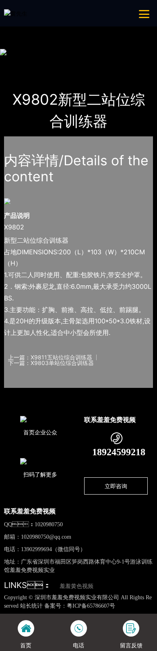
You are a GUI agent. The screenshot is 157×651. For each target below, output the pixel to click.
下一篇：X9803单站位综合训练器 (51, 363)
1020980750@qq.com (46, 537)
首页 (17, 62)
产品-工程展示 (51, 62)
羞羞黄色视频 (76, 586)
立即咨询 (116, 486)
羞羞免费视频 (96, 62)
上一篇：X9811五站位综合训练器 (50, 357)
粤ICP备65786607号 (91, 606)
